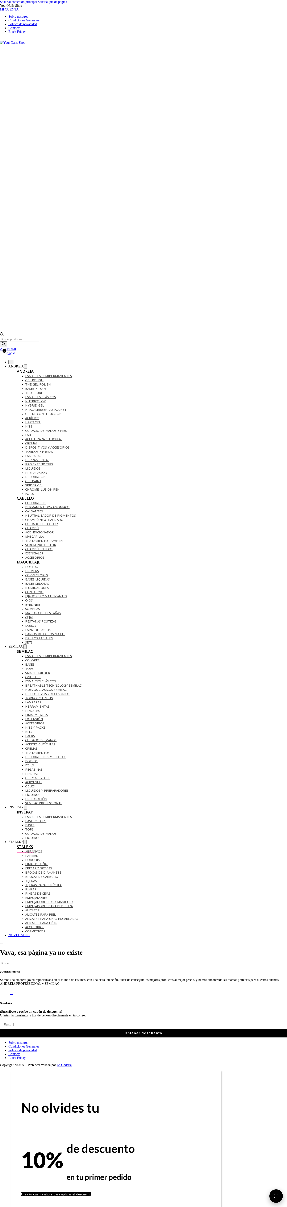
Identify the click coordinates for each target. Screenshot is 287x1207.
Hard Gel (33, 422)
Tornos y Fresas (39, 451)
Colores (32, 660)
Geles (30, 786)
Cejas (29, 617)
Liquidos (32, 838)
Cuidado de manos (41, 740)
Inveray (25, 812)
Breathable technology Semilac (53, 685)
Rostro (31, 567)
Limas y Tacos (36, 715)
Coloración (35, 503)
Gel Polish (34, 380)
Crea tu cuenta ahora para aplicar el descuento (56, 1194)
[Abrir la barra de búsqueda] (2, 335)
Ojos (29, 600)
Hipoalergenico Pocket (45, 409)
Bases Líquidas (37, 579)
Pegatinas (33, 769)
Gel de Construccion (43, 414)
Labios (30, 625)
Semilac (25, 651)
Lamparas (33, 456)
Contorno (34, 592)
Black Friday (17, 31)
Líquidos (32, 468)
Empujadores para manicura (49, 902)
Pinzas (30, 889)
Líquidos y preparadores (46, 790)
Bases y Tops (35, 821)
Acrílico (32, 418)
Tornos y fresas (39, 698)
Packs (30, 736)
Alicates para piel (40, 914)
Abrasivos (33, 851)
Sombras (32, 609)
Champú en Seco (39, 549)
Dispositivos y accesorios (47, 447)
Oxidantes (34, 511)
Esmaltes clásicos (40, 681)
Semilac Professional (43, 803)
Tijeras (31, 881)
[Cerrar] (11, 362)
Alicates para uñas (41, 923)
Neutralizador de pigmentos (50, 515)
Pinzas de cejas (37, 893)
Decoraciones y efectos (45, 757)
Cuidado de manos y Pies (46, 430)
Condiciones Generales (23, 20)
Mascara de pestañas (43, 613)
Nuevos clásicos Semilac (46, 689)
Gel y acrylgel (37, 778)
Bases (29, 664)
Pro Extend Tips (39, 464)
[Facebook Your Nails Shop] (1, 39)
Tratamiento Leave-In (44, 540)
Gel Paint (33, 481)
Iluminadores (37, 588)
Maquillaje (28, 562)
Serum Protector (40, 545)
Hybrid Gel (34, 405)
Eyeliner (32, 604)
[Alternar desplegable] (25, 366)
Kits (28, 426)
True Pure (34, 393)
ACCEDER (8, 349)
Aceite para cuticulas (43, 439)
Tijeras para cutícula (43, 885)
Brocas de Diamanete (43, 872)
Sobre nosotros (18, 16)
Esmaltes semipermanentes (48, 656)
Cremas (31, 443)
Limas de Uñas (36, 864)
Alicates (32, 910)
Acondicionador (39, 532)
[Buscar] (3, 344)
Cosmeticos (35, 931)
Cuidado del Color (41, 524)
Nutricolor (35, 401)
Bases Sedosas (37, 583)
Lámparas (33, 702)
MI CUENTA (9, 9)
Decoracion (35, 477)
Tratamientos (37, 752)
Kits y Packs (35, 727)
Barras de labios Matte (45, 634)
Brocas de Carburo (41, 876)
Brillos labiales (39, 638)
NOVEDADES (19, 935)
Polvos (31, 761)
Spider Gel (34, 485)
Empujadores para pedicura (49, 906)
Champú (32, 528)
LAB (28, 435)
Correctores (36, 575)
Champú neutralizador (45, 519)
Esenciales (34, 553)
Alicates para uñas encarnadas (51, 918)
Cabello (25, 498)
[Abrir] (1, 943)
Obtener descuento (143, 1033)
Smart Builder (37, 673)
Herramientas (37, 460)
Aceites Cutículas (40, 744)
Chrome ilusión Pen (42, 489)
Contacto (14, 28)
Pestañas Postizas (41, 621)
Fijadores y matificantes (46, 596)
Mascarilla (34, 536)
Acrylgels (33, 782)
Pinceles (32, 710)
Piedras (31, 773)
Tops (29, 668)
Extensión (34, 719)
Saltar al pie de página (52, 2)
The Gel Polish (38, 384)
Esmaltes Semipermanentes (48, 376)
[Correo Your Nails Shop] (6, 39)
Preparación (36, 472)
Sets (29, 642)
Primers (32, 571)
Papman (31, 855)
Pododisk (33, 860)
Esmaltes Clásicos (40, 397)
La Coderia (64, 1065)
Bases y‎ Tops (35, 388)
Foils (29, 493)
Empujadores (36, 897)
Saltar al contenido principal (18, 2)
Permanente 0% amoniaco (47, 507)
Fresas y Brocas (38, 868)
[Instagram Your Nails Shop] (4, 39)
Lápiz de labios (38, 630)
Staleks (25, 846)
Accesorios (34, 557)
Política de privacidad (22, 24)
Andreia (25, 371)
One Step (33, 677)
